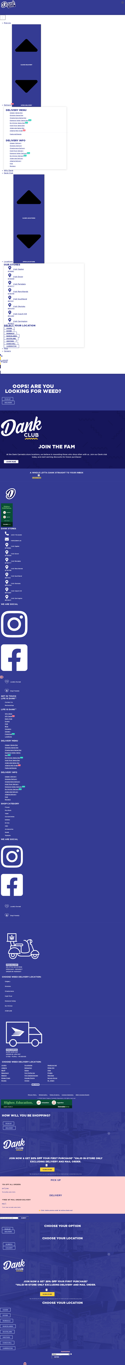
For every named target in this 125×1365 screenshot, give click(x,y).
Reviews (13, 166)
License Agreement (68, 1095)
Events (7, 721)
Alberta (4, 1068)
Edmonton (28, 1068)
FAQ (11, 163)
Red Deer (51, 1075)
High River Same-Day (17, 125)
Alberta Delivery (15, 161)
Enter (56, 1357)
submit (23, 1218)
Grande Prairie (30, 1078)
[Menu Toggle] (2, 17)
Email (35, 475)
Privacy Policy (32, 1095)
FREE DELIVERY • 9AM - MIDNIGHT (50, 11)
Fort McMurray (30, 1073)
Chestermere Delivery (17, 148)
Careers (7, 731)
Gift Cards (9, 716)
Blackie (4, 1075)
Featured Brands (15, 134)
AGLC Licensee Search (82, 1095)
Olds (49, 1070)
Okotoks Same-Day (16, 115)
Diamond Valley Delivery (20, 153)
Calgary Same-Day (16, 113)
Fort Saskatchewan (31, 1075)
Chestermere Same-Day (18, 118)
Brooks (3, 1081)
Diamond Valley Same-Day (20, 120)
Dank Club (8, 719)
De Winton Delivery (18, 156)
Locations (8, 737)
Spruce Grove (52, 1078)
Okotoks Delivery (16, 146)
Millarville (51, 1068)
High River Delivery (16, 151)
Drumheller (28, 1065)
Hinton (27, 1081)
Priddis (50, 1073)
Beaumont (5, 1073)
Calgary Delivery (15, 143)
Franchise (10, 734)
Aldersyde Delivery (16, 158)
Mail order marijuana (18, 1020)
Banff (3, 1070)
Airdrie (3, 1065)
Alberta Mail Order (17, 131)
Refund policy (43, 1095)
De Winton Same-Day (19, 123)
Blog (6, 726)
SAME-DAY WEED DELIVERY (19, 927)
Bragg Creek (5, 1078)
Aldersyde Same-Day (17, 128)
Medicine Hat (52, 1065)
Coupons (8, 729)
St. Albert (51, 1081)
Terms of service (55, 1095)
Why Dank (8, 714)
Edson (27, 1070)
